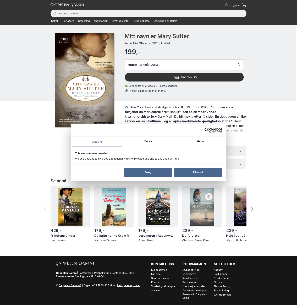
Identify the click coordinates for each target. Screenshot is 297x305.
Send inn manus (160, 278)
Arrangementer (120, 20)
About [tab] (200, 141)
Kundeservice (159, 269)
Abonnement (101, 20)
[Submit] (55, 13)
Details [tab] (148, 141)
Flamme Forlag (222, 286)
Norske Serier (222, 278)
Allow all (197, 172)
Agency (218, 269)
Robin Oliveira (140, 43)
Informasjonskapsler (194, 286)
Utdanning (84, 20)
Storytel (218, 282)
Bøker (54, 20)
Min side (156, 274)
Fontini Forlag (221, 290)
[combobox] (148, 13)
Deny (148, 172)
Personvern (189, 282)
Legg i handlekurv (184, 77)
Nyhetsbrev (189, 274)
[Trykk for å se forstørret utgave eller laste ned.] (84, 80)
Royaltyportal (190, 278)
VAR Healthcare (223, 294)
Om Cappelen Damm (165, 20)
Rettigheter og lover (128, 285)
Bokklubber (220, 274)
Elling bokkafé (142, 20)
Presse (155, 282)
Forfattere (68, 20)
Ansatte (155, 290)
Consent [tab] (97, 141)
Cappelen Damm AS (70, 285)
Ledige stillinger (191, 269)
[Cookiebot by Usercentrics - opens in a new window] (207, 130)
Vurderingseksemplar (163, 286)
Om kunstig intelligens (195, 290)
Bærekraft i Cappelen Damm (195, 296)
